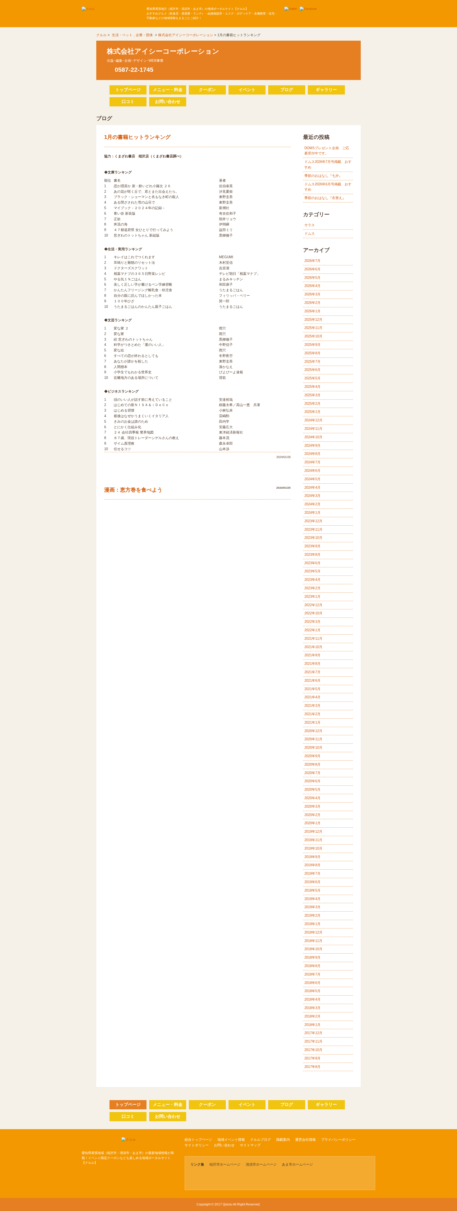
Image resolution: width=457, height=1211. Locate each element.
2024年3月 (312, 496)
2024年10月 (313, 437)
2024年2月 (312, 504)
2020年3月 (312, 806)
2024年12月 (313, 420)
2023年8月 (312, 555)
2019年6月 (312, 882)
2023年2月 (312, 588)
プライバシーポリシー (338, 1140)
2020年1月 (312, 823)
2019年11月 (313, 840)
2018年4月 (312, 999)
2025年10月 (313, 336)
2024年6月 (312, 471)
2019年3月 (312, 907)
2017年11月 (313, 1041)
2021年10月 (313, 647)
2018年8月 (312, 966)
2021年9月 (312, 655)
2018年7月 (312, 974)
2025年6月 (312, 370)
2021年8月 (312, 664)
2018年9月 (312, 957)
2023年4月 (312, 580)
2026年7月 (312, 261)
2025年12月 (313, 320)
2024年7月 (312, 462)
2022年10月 (313, 613)
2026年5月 (312, 278)
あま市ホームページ (297, 1164)
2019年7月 (312, 873)
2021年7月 (312, 672)
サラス (309, 225)
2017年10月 (313, 1050)
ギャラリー (326, 89)
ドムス (309, 233)
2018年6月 (312, 983)
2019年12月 (313, 831)
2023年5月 (312, 571)
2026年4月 (312, 286)
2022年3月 (312, 622)
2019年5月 (312, 890)
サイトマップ (250, 1145)
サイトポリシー (197, 1145)
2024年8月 (312, 454)
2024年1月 (312, 513)
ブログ (286, 89)
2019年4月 (312, 899)
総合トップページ (198, 1140)
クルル (101, 35)
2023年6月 (312, 563)
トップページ (128, 89)
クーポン (207, 89)
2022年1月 (312, 630)
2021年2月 (312, 714)
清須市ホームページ (261, 1164)
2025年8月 (312, 353)
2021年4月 (312, 697)
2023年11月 (313, 529)
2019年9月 (312, 857)
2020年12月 (313, 731)
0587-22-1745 (134, 69)
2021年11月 (313, 638)
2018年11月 (313, 941)
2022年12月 (313, 605)
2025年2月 (312, 404)
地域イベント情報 (231, 1140)
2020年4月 (312, 798)
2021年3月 (312, 706)
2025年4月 (312, 387)
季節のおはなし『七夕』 (323, 176)
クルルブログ (260, 1140)
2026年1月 (312, 311)
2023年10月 (313, 538)
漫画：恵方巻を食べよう (133, 490)
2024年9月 (312, 445)
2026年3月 (312, 294)
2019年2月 (312, 915)
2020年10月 (313, 748)
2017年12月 (313, 1033)
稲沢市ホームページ (224, 1164)
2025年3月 (312, 395)
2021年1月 (312, 722)
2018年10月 (313, 949)
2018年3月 (312, 1008)
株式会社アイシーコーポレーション (185, 35)
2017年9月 (312, 1058)
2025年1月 (312, 412)
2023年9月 (312, 546)
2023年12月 (313, 521)
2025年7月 (312, 362)
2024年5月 (312, 479)
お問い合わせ (167, 101)
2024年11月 (313, 429)
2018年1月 (312, 1025)
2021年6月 (312, 680)
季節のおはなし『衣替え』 (325, 198)
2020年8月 (312, 764)
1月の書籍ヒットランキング (137, 137)
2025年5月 (312, 378)
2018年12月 (313, 932)
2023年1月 (312, 597)
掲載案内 (283, 1140)
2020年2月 (312, 815)
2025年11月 (313, 328)
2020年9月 (312, 756)
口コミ (128, 101)
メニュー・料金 (167, 89)
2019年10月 (313, 848)
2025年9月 (312, 345)
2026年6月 (312, 269)
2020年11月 (313, 739)
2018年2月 (312, 1016)
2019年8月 (312, 865)
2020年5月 (312, 789)
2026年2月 (312, 303)
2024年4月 (312, 487)
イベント (247, 89)
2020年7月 (312, 773)
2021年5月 (312, 689)
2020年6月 (312, 781)
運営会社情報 (305, 1140)
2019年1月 (312, 924)
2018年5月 (312, 991)
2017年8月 (312, 1067)
